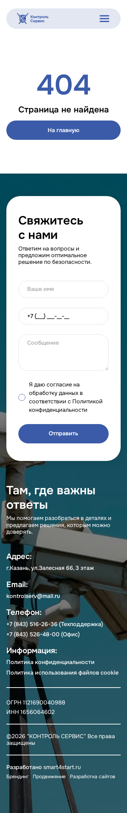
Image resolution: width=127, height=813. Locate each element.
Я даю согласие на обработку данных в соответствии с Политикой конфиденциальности (66, 397)
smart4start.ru (62, 767)
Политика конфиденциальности (50, 662)
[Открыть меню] (104, 18)
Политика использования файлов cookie (62, 672)
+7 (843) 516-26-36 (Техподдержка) (54, 624)
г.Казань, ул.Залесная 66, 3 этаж (50, 568)
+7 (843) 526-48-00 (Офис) (43, 634)
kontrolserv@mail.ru (33, 596)
